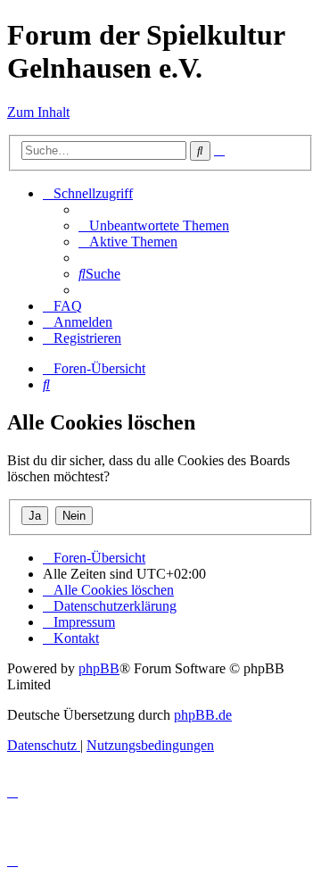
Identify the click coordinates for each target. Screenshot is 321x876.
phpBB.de (203, 714)
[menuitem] (153, 225)
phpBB (98, 668)
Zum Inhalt (38, 112)
